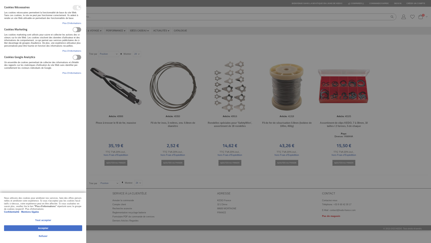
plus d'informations (71, 23)
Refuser (43, 236)
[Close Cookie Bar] (79, 7)
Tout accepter (43, 220)
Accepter (43, 228)
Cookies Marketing (77, 29)
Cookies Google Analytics (77, 57)
